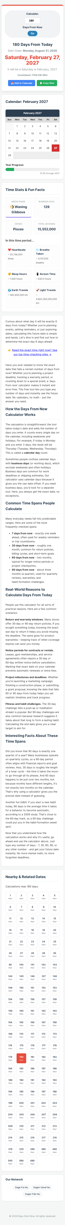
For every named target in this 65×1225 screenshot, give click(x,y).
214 (10, 1139)
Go (32, 33)
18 (32, 931)
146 (32, 977)
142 (43, 966)
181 (32, 1058)
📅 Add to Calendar (21, 83)
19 (44, 931)
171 (32, 1035)
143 (55, 966)
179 (10, 1058)
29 (44, 954)
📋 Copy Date (47, 83)
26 (10, 954)
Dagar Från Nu (32, 1194)
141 (32, 966)
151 (32, 989)
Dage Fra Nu (21, 1187)
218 (55, 1139)
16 (10, 931)
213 (55, 1127)
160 (21, 1012)
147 (44, 977)
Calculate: (32, 13)
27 (21, 954)
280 (32, 1150)
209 (10, 1127)
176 (32, 1047)
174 (10, 1047)
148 (55, 977)
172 (44, 1035)
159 (10, 1012)
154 (10, 1000)
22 (21, 943)
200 (21, 1104)
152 (44, 989)
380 (43, 1150)
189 (10, 1081)
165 (21, 1023)
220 (21, 1150)
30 (55, 954)
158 (55, 1000)
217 (44, 1139)
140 (21, 966)
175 (21, 1047)
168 (55, 1023)
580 (21, 1162)
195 (21, 1093)
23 (32, 943)
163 (55, 1012)
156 (32, 1000)
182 (44, 1058)
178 (55, 1047)
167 (44, 1023)
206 (32, 1116)
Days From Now (32, 27)
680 (32, 1162)
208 (55, 1116)
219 (10, 1150)
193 (55, 1081)
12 (21, 920)
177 (44, 1047)
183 (55, 1058)
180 (21, 1058)
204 (10, 1116)
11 (10, 920)
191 (32, 1081)
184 (10, 1070)
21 (10, 943)
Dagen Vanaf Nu (41, 1187)
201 (32, 1104)
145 (21, 977)
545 (10, 1162)
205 (21, 1116)
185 (21, 1070)
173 (55, 1035)
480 (54, 1150)
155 (21, 1000)
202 (43, 1104)
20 (55, 931)
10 (55, 908)
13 (32, 920)
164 (10, 1023)
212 (44, 1127)
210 (21, 1127)
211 (32, 1127)
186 (32, 1070)
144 (10, 977)
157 (44, 1000)
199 (10, 1104)
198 (55, 1093)
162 (44, 1012)
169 (10, 1035)
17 (21, 931)
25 (55, 943)
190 (21, 1081)
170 (21, 1035)
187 (44, 1070)
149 (10, 989)
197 (44, 1093)
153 (55, 989)
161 (32, 1012)
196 (32, 1093)
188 (55, 1070)
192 (44, 1081)
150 (21, 989)
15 (55, 920)
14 (44, 920)
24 (44, 943)
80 (10, 966)
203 (55, 1104)
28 (32, 954)
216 (32, 1139)
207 (43, 1116)
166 (32, 1023)
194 (10, 1093)
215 (21, 1139)
